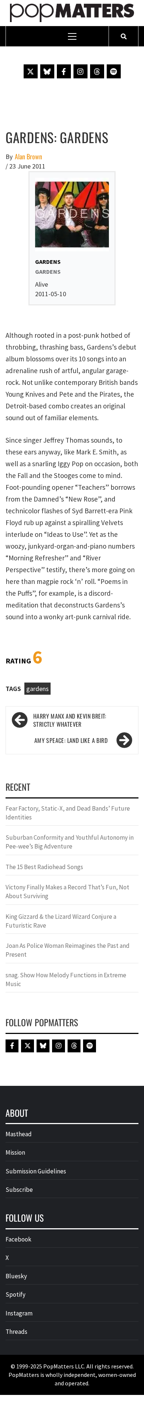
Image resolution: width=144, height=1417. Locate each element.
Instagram (19, 1313)
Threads (16, 1332)
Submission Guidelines (36, 1171)
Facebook (18, 1239)
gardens (37, 688)
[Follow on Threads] (97, 71)
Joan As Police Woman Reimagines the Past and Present (68, 950)
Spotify (15, 1294)
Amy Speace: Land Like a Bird (70, 740)
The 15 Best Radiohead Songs (44, 867)
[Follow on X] (31, 71)
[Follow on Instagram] (80, 71)
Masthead (19, 1134)
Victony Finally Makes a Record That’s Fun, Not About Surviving (67, 891)
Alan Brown (28, 156)
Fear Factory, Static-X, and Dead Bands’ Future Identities (68, 812)
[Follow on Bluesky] (47, 71)
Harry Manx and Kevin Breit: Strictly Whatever (69, 720)
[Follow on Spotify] (114, 71)
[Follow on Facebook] (64, 71)
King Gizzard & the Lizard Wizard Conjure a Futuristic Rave (61, 921)
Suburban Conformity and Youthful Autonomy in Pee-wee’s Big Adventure (70, 841)
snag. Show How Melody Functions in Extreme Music (66, 979)
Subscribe (19, 1190)
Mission (15, 1152)
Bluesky (16, 1276)
